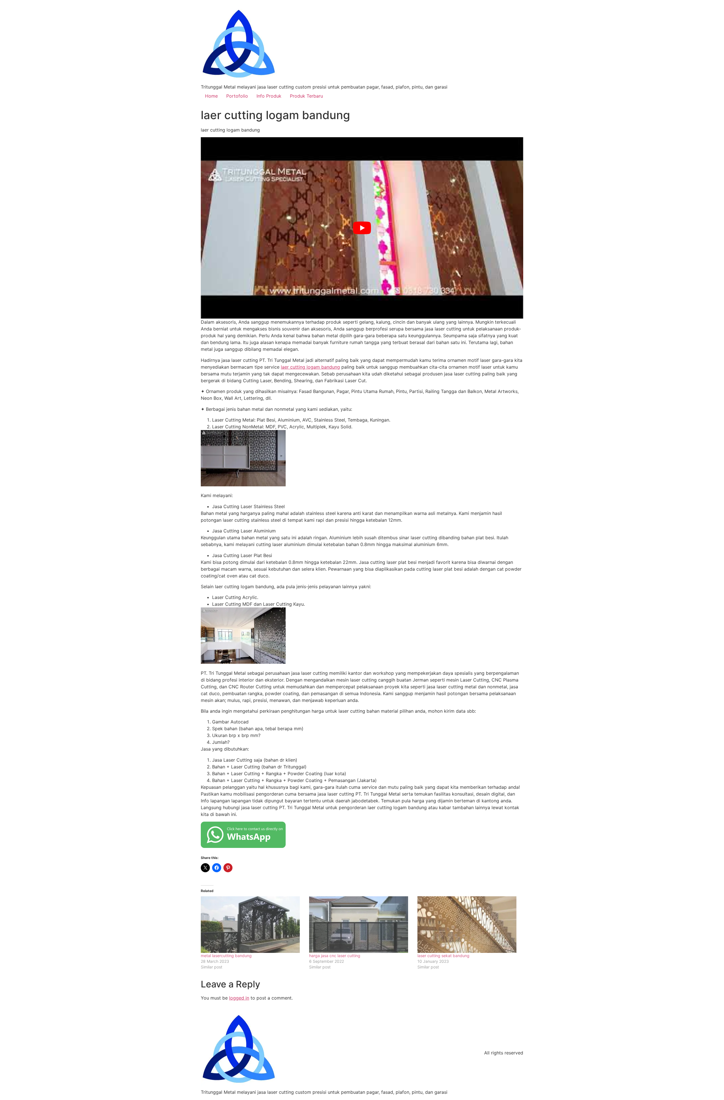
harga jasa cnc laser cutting (334, 955)
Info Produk (269, 96)
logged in (239, 998)
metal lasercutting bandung (226, 955)
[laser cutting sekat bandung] (468, 924)
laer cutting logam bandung (310, 367)
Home (211, 96)
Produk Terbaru (306, 96)
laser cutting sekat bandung (443, 955)
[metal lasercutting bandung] (252, 924)
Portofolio (237, 96)
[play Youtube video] (362, 228)
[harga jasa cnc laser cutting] (360, 924)
